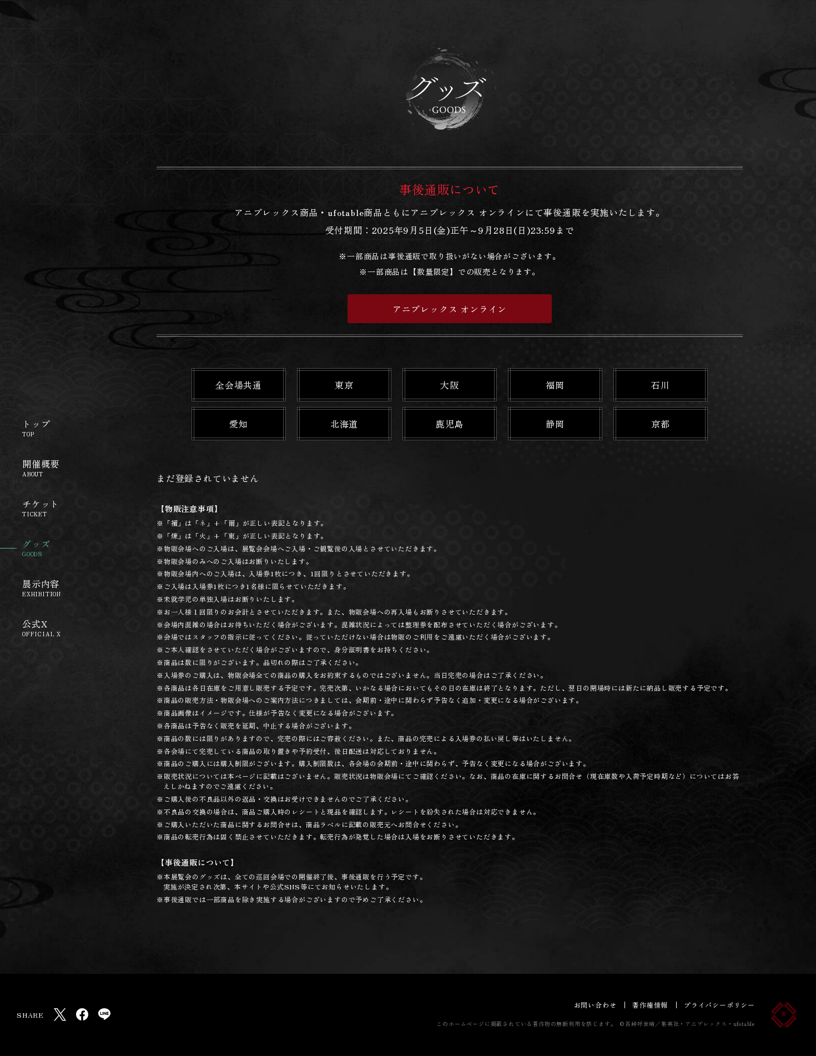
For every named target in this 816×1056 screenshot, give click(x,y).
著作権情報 (650, 1004)
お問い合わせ (595, 1004)
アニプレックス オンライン (449, 308)
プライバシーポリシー (719, 1004)
